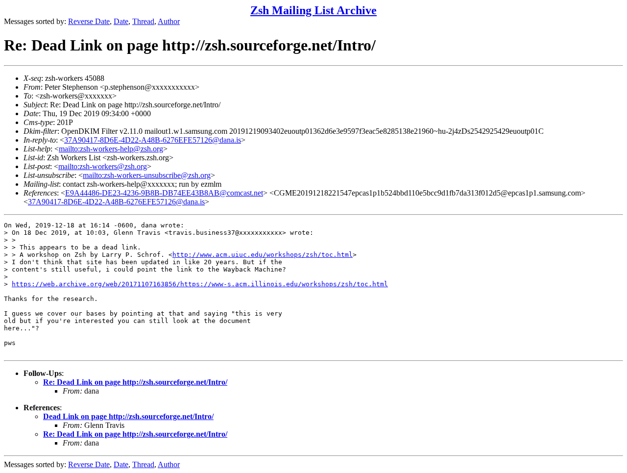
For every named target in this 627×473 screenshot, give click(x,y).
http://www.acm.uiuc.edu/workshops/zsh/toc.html (262, 254)
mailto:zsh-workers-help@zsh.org (111, 149)
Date (121, 21)
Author (169, 21)
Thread (143, 21)
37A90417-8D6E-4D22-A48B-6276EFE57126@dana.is (152, 140)
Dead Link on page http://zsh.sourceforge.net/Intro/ (128, 416)
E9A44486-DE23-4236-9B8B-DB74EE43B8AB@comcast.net (164, 193)
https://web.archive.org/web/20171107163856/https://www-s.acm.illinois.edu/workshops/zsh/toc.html (200, 284)
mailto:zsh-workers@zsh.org (102, 166)
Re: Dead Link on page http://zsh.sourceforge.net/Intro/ (135, 382)
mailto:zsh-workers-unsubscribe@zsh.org (147, 175)
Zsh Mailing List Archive (313, 10)
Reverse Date (89, 21)
